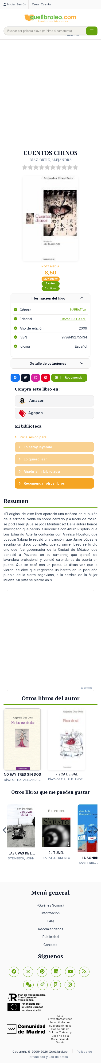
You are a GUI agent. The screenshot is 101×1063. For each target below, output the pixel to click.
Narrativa (78, 309)
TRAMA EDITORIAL (73, 319)
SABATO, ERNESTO (56, 858)
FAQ (50, 921)
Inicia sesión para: (33, 437)
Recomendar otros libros (44, 483)
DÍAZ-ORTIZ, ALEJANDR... (22, 780)
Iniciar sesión (16, 4)
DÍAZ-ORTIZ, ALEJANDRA (51, 159)
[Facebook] (14, 972)
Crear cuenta (41, 4)
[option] (21, 832)
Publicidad (51, 937)
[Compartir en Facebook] (15, 378)
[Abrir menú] (91, 31)
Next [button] (96, 830)
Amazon (36, 400)
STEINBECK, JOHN (21, 858)
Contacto (50, 945)
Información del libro (48, 298)
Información (51, 913)
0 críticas (50, 288)
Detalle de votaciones (48, 363)
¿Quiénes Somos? (50, 905)
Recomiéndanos (50, 929)
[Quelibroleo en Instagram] (35, 378)
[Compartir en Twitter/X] (25, 378)
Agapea (35, 412)
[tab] (50, 298)
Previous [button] (4, 830)
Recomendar (74, 377)
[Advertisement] (50, 94)
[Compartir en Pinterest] (45, 378)
